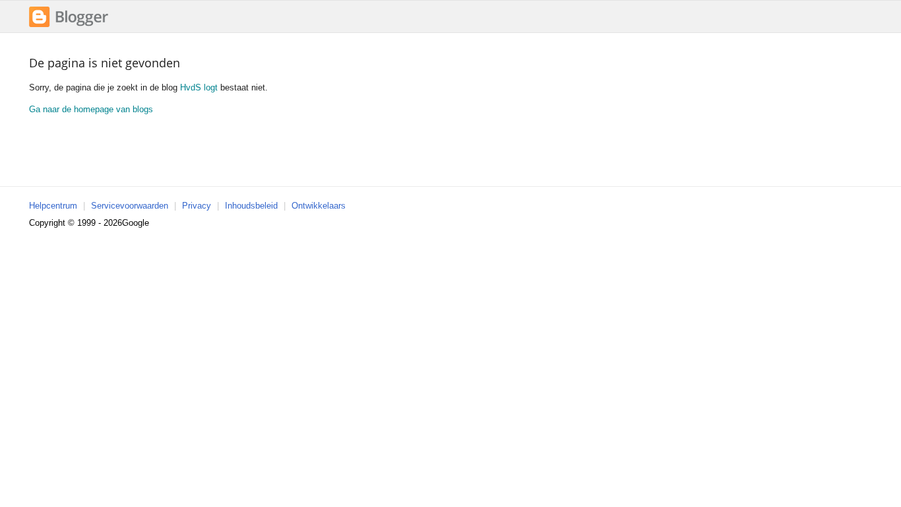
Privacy (196, 206)
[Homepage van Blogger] (68, 25)
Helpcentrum (53, 206)
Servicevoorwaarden (129, 206)
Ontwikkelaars (319, 206)
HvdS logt (199, 87)
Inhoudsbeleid (251, 206)
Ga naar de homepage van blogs (91, 109)
